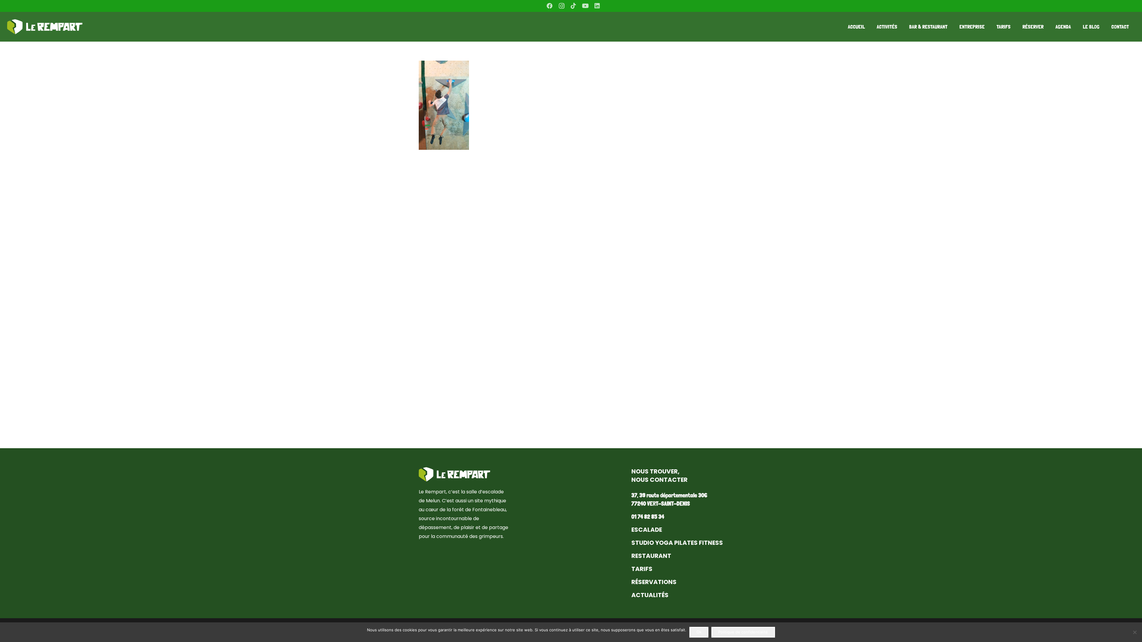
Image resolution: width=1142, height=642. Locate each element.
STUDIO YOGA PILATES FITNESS (677, 543)
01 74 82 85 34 (647, 516)
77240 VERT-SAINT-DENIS (660, 503)
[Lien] (44, 26)
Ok (699, 632)
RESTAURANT (651, 556)
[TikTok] (573, 6)
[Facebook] (550, 6)
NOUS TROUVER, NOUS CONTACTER (659, 475)
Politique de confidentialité (743, 632)
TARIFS (641, 569)
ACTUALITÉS (650, 595)
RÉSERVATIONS (654, 582)
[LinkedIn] (597, 6)
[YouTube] (585, 6)
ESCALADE (646, 529)
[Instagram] (561, 6)
